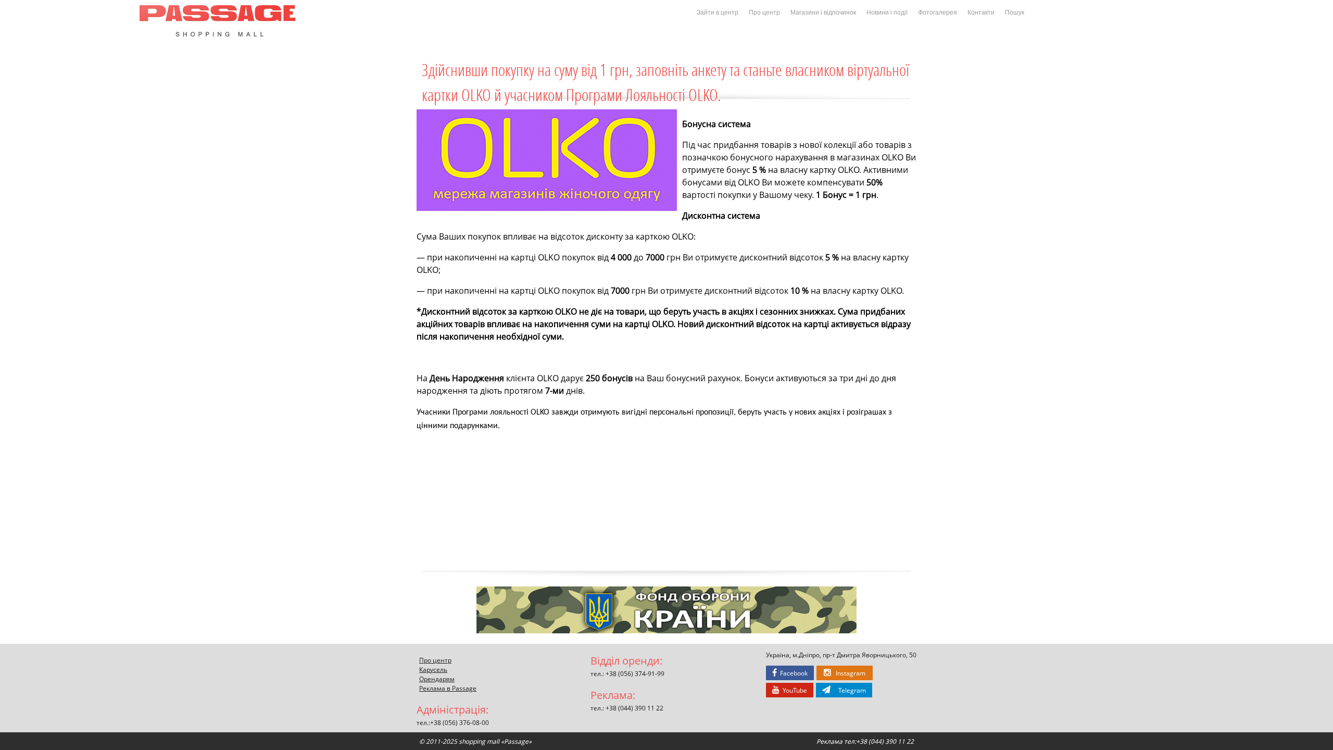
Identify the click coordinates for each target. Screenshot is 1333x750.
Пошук (1014, 12)
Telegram (848, 690)
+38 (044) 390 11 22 (634, 708)
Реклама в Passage (447, 688)
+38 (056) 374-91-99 (635, 673)
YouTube (793, 690)
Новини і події (887, 12)
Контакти (981, 12)
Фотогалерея (937, 12)
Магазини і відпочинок (823, 12)
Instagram (848, 673)
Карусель (433, 669)
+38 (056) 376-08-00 (459, 722)
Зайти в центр (717, 12)
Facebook (792, 673)
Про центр (764, 12)
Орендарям (437, 678)
